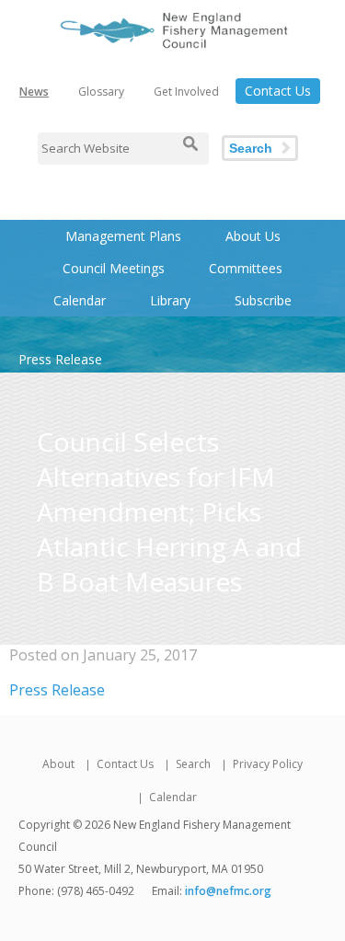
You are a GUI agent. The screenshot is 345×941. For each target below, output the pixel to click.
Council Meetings (114, 268)
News (34, 91)
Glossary (101, 91)
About (58, 764)
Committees (245, 268)
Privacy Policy (268, 764)
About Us (253, 236)
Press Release (57, 690)
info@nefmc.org (228, 891)
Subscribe (263, 300)
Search (250, 148)
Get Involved (186, 91)
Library (170, 300)
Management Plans (123, 236)
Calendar (79, 300)
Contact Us (278, 90)
